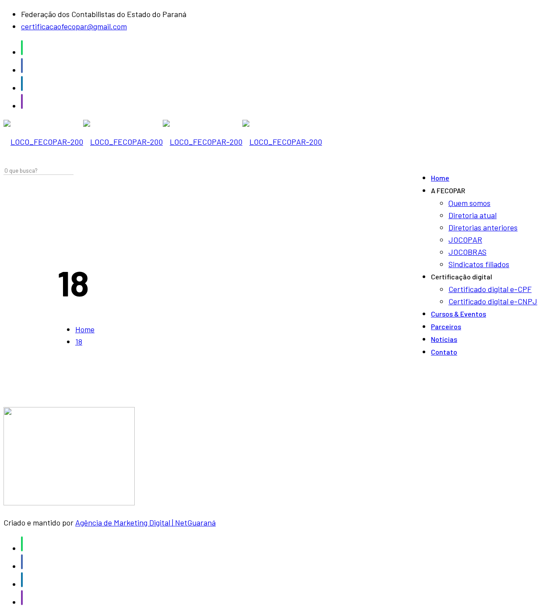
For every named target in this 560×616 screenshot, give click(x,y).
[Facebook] (22, 70)
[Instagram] (22, 106)
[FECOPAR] (163, 141)
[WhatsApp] (22, 52)
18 (78, 341)
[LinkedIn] (22, 88)
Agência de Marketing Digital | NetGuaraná (145, 522)
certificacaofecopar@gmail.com (74, 26)
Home (84, 329)
